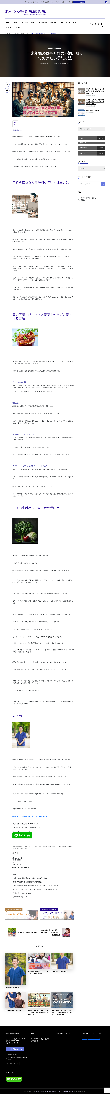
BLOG (18, 28)
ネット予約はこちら (79, 2)
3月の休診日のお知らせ (13, 1011)
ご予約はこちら (64, 22)
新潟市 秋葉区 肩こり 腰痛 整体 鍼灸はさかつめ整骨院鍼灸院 (54, 1091)
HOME (8, 22)
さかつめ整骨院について (55, 48)
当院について (17, 22)
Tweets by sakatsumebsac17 (91, 1039)
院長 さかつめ (44, 63)
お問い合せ (53, 22)
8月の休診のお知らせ (92, 110)
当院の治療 (42, 22)
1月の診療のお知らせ (12, 988)
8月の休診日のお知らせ (59, 971)
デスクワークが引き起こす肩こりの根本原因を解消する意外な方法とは (38, 1012)
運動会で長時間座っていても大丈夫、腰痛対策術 (38, 972)
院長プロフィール (31, 22)
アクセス (75, 22)
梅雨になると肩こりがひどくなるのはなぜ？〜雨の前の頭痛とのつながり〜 (61, 1012)
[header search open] (102, 26)
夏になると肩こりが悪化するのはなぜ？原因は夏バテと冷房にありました (95, 102)
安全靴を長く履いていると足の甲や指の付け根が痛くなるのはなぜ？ (95, 91)
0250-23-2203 (12, 1054)
